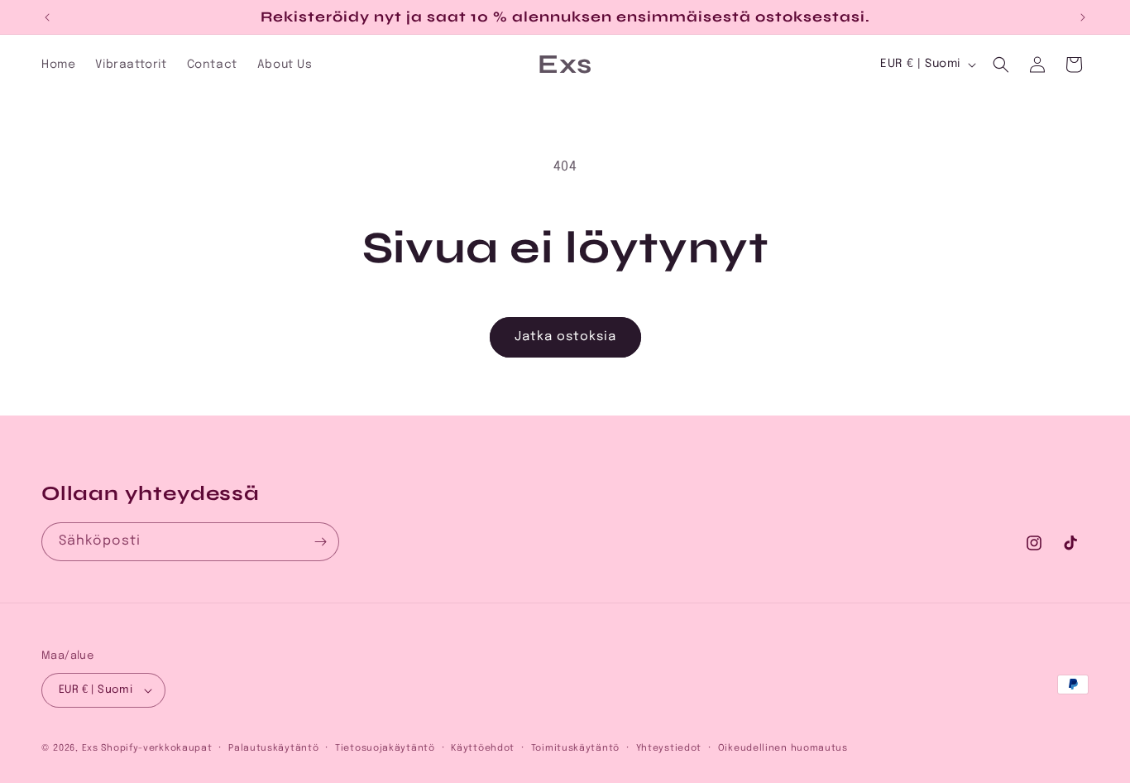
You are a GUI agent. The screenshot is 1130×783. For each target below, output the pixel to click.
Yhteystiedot (668, 748)
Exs (90, 748)
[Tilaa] (320, 541)
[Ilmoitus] (1083, 17)
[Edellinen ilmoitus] (47, 17)
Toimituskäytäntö (575, 748)
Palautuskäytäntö (273, 748)
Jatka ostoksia (565, 336)
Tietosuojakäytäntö (385, 748)
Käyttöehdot (483, 748)
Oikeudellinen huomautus (783, 748)
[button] (1001, 64)
